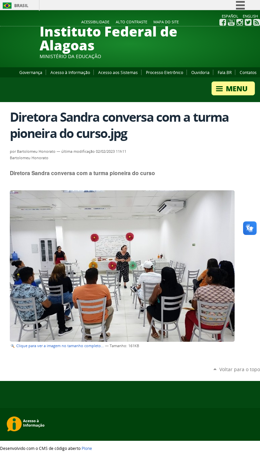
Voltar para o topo (239, 369)
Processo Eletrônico (164, 72)
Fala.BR (225, 72)
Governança (30, 72)
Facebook (222, 22)
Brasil (21, 5)
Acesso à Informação (70, 72)
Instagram (239, 22)
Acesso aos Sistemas (118, 72)
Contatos (248, 72)
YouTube (231, 22)
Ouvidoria (200, 72)
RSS (256, 22)
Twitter (248, 22)
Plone (87, 448)
